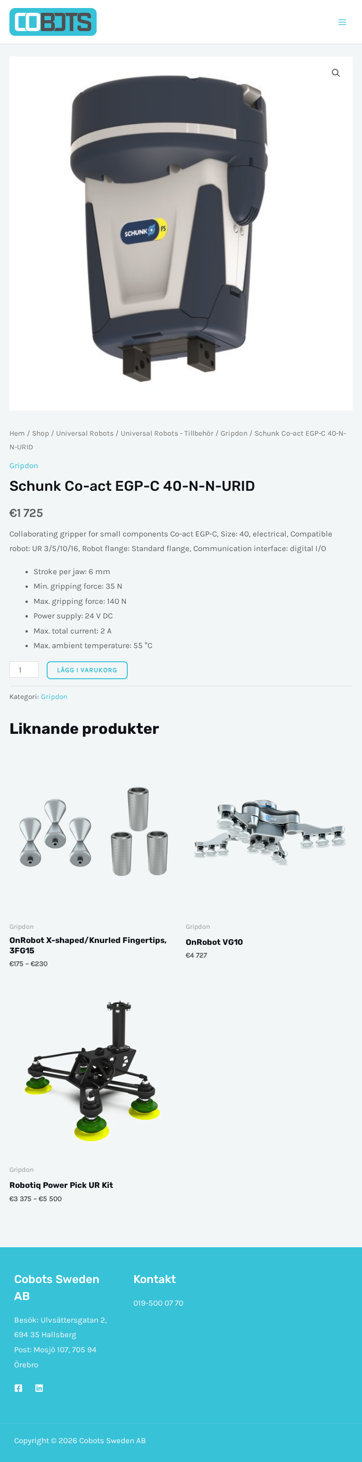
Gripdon (234, 433)
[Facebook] (18, 1388)
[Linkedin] (39, 1388)
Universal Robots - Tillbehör (167, 433)
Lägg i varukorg (87, 670)
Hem (17, 433)
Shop (40, 433)
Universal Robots (85, 433)
